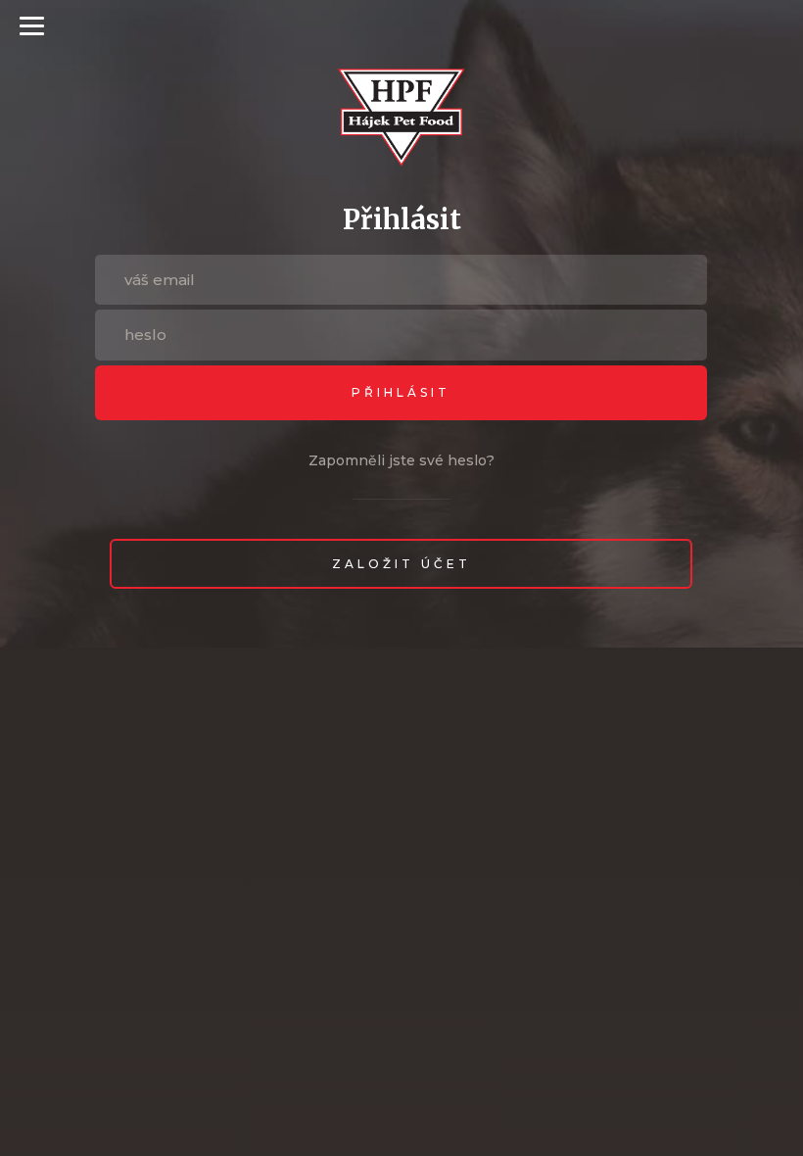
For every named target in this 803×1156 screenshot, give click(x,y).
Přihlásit (401, 392)
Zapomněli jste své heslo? (401, 460)
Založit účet (401, 563)
